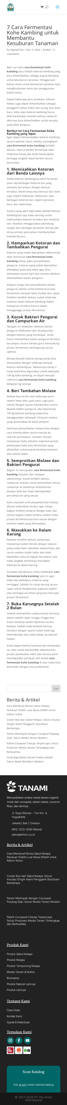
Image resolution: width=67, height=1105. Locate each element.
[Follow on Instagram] (10, 1040)
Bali (25, 823)
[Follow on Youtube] (27, 1040)
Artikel (47, 49)
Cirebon (35, 823)
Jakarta (16, 823)
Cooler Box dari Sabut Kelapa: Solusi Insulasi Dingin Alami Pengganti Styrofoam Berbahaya (33, 724)
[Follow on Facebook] (19, 1040)
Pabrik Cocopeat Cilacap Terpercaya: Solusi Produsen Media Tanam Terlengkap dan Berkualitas (32, 748)
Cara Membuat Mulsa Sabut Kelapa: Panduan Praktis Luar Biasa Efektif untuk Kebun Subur (31, 710)
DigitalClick (17, 49)
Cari (56, 688)
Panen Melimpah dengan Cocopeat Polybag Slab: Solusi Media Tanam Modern (33, 899)
